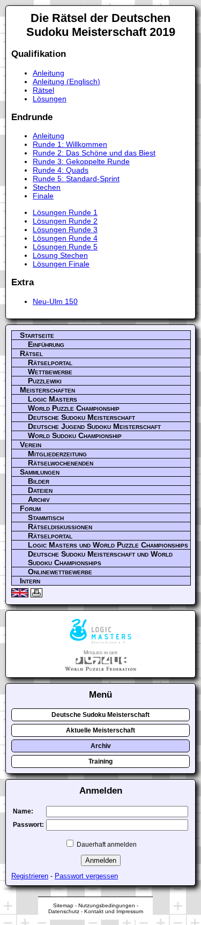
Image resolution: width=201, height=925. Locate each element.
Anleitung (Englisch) (66, 81)
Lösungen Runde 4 (65, 238)
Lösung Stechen (60, 255)
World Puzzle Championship (74, 408)
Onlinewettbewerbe (60, 571)
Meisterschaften (47, 390)
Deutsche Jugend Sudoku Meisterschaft (94, 426)
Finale (43, 195)
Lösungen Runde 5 (65, 246)
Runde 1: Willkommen (70, 144)
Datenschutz (63, 911)
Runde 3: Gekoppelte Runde (81, 161)
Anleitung (48, 73)
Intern (30, 580)
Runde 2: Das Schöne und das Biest (94, 153)
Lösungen (49, 98)
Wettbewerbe (50, 371)
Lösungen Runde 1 (65, 212)
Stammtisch (46, 517)
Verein (30, 444)
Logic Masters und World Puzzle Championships (108, 545)
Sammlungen (39, 472)
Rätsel (43, 90)
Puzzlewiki (45, 380)
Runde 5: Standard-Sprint (76, 178)
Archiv (39, 499)
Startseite (37, 335)
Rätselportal (50, 362)
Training (100, 761)
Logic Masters (52, 399)
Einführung (46, 344)
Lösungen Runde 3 (65, 229)
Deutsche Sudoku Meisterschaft (81, 417)
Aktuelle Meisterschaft (100, 730)
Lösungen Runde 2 (65, 221)
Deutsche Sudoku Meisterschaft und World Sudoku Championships (100, 558)
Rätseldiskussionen (60, 526)
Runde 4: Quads (60, 170)
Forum (30, 508)
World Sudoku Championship (75, 435)
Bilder (38, 481)
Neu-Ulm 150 (55, 301)
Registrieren (29, 876)
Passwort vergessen (86, 876)
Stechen (47, 187)
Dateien (40, 490)
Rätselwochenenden (60, 462)
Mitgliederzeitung (57, 453)
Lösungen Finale (61, 264)
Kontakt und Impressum (113, 911)
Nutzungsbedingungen (106, 905)
